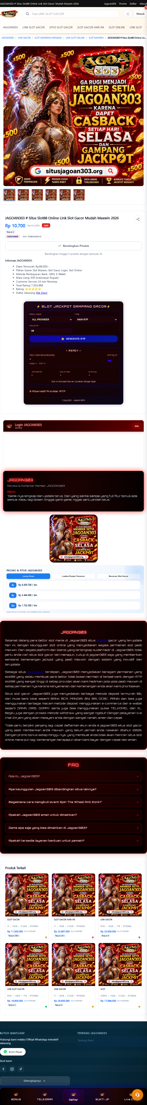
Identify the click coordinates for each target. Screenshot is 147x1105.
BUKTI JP (102, 1099)
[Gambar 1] (9, 195)
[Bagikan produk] (138, 219)
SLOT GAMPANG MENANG (48, 37)
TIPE (77, 314)
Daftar (133, 3)
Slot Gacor (35, 672)
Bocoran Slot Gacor (118, 576)
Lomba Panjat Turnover (73, 576)
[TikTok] (21, 1069)
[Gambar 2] (23, 195)
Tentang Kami (86, 1040)
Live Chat (131, 1099)
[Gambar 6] (79, 195)
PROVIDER (35, 314)
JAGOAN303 (10, 27)
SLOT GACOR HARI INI (90, 27)
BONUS (16, 1099)
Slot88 (101, 640)
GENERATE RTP (73, 339)
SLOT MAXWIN (96, 37)
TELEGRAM (45, 1099)
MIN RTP (34, 326)
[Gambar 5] (65, 195)
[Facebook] (3, 1069)
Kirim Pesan (15, 1051)
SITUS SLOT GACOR (61, 27)
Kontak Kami (85, 1046)
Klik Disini (41, 292)
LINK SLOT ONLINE (75, 37)
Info (137, 425)
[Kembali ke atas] (138, 1085)
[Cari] (27, 13)
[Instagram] (12, 1069)
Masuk (143, 3)
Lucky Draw (28, 576)
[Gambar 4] (51, 195)
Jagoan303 (110, 3)
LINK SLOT (136, 27)
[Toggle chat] (137, 1095)
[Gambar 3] (37, 195)
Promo (123, 3)
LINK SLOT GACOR (34, 27)
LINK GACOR (24, 37)
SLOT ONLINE (117, 27)
